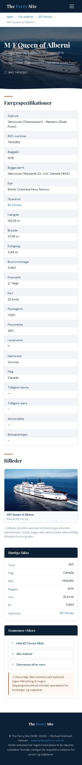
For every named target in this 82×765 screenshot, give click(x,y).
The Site (22, 6)
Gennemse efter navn (30, 664)
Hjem (10, 17)
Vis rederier (26, 17)
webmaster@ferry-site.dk (47, 740)
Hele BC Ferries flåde (30, 643)
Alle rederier (24, 654)
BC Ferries (45, 17)
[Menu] (71, 6)
